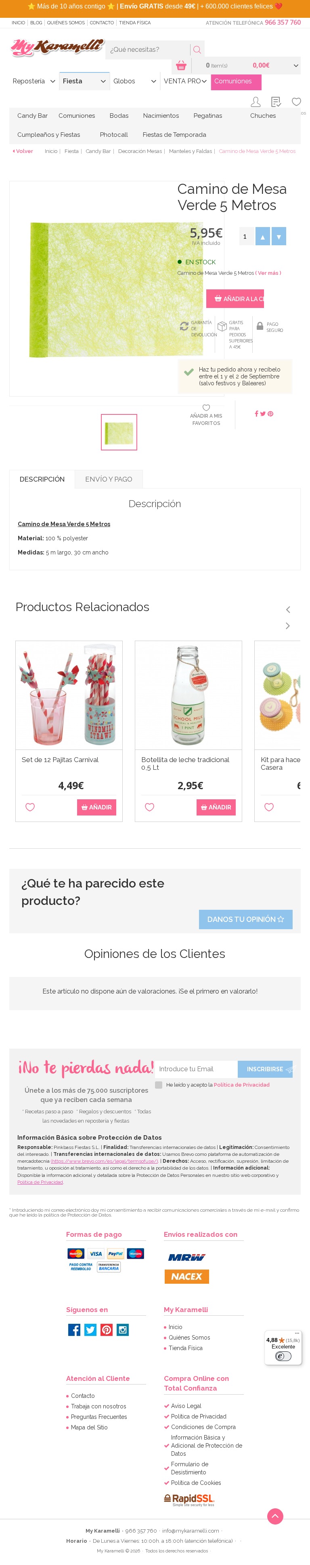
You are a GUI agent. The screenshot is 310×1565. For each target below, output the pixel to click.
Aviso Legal (186, 1406)
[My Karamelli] (57, 48)
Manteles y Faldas (190, 151)
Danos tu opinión (242, 919)
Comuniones (233, 81)
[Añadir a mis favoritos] (30, 807)
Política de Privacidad (242, 1085)
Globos (124, 81)
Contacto (102, 22)
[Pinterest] (106, 1330)
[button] (263, 236)
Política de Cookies (196, 1483)
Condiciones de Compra (203, 1427)
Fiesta (72, 81)
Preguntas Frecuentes (99, 1417)
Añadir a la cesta (244, 299)
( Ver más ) (268, 273)
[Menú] (297, 1335)
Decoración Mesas (140, 151)
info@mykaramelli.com (190, 1531)
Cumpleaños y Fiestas (48, 134)
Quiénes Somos (66, 22)
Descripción (42, 479)
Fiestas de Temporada (174, 134)
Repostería (29, 81)
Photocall (114, 134)
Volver (24, 151)
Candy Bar (32, 115)
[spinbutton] (246, 236)
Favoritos (296, 113)
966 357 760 (283, 22)
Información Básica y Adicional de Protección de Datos (206, 1445)
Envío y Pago (108, 479)
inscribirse (265, 1069)
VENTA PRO (182, 81)
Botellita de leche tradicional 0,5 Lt (185, 763)
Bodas (119, 115)
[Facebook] (74, 1330)
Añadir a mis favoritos (206, 419)
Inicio (18, 22)
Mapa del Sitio (89, 1427)
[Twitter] (90, 1330)
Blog (36, 22)
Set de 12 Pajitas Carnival (60, 760)
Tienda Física (135, 22)
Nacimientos (161, 115)
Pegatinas (208, 115)
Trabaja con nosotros (98, 1406)
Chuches (263, 115)
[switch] (283, 1356)
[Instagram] (122, 1330)
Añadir (100, 807)
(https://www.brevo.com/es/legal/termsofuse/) (104, 1161)
